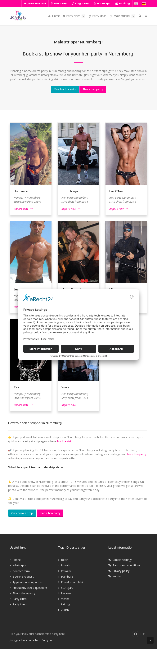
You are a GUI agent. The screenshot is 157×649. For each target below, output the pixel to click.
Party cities (20, 599)
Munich (65, 565)
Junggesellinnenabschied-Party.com (32, 640)
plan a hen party (136, 454)
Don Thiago (69, 191)
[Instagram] (144, 634)
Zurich (65, 610)
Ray (16, 387)
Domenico (21, 191)
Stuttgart (67, 587)
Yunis (65, 387)
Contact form (21, 571)
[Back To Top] (150, 640)
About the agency (24, 593)
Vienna (65, 599)
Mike (112, 289)
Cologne (66, 571)
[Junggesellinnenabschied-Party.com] (18, 15)
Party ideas (20, 604)
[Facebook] (135, 634)
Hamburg (67, 576)
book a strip (65, 441)
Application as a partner (28, 582)
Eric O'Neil (116, 191)
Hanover (66, 593)
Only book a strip (65, 89)
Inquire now (21, 208)
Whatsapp (19, 565)
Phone (17, 560)
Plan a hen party (93, 89)
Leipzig (65, 604)
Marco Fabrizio (72, 289)
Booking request (23, 576)
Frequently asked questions (30, 587)
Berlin (64, 560)
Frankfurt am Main (72, 582)
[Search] (140, 15)
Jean (17, 289)
